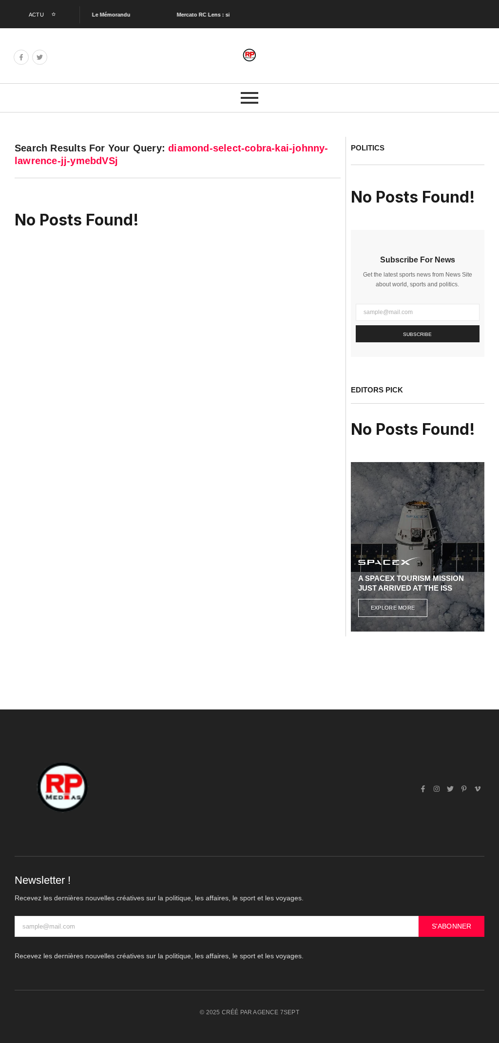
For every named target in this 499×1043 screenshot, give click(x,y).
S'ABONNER (452, 926)
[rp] (249, 55)
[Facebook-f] (21, 57)
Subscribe (417, 334)
